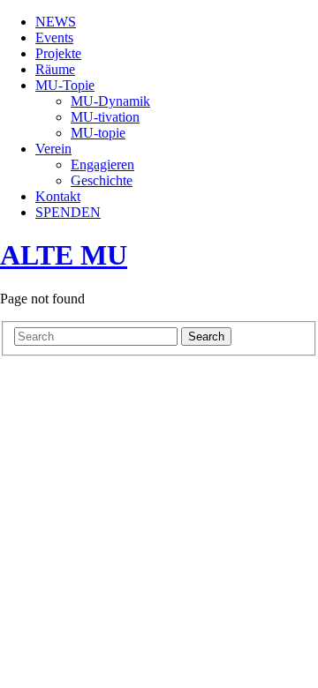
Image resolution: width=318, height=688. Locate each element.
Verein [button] (53, 148)
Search (206, 336)
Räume (55, 69)
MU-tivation (105, 116)
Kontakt (57, 196)
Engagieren (102, 164)
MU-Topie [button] (65, 85)
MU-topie (98, 132)
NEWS (55, 21)
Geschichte (101, 180)
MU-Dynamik (110, 100)
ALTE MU (63, 255)
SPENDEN (68, 212)
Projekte (58, 53)
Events (54, 37)
